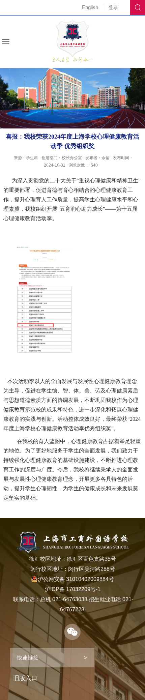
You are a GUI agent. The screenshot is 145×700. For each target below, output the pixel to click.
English (90, 7)
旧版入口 (25, 678)
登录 (113, 7)
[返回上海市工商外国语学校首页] (72, 22)
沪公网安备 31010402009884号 (76, 579)
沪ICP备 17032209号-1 (72, 589)
